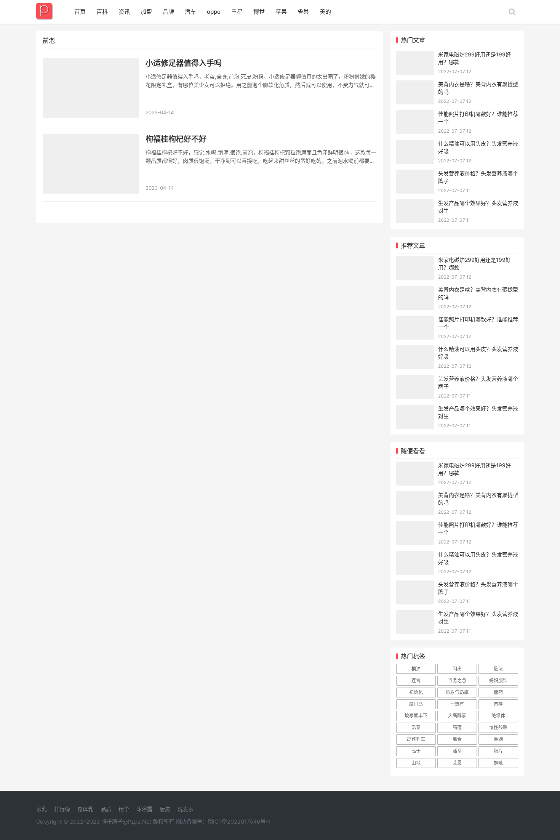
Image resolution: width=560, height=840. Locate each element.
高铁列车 (416, 739)
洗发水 (186, 809)
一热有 (457, 704)
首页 (80, 11)
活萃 (457, 751)
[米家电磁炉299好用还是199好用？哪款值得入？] (415, 55)
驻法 (498, 669)
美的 (325, 11)
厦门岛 (416, 704)
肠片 (498, 751)
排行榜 (62, 809)
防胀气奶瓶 (457, 692)
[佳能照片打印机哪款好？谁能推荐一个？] (415, 115)
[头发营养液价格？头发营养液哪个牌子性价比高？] (415, 174)
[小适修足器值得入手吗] (91, 88)
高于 (416, 751)
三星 (237, 11)
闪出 (457, 669)
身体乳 (85, 809)
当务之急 (457, 680)
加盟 (146, 11)
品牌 (168, 11)
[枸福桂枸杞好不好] (91, 164)
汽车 (190, 11)
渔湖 (498, 739)
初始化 (416, 692)
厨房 (165, 809)
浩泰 (416, 727)
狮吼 (498, 763)
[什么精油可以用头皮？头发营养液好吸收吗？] (415, 144)
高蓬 (457, 727)
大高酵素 (457, 715)
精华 (123, 809)
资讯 (124, 11)
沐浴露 (144, 809)
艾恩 (457, 763)
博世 (259, 11)
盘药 (498, 692)
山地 (416, 763)
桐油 (416, 669)
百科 (102, 11)
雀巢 (303, 11)
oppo (214, 11)
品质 (106, 809)
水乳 (41, 809)
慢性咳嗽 (498, 727)
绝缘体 (498, 715)
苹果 (281, 11)
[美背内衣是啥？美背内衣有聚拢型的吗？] (415, 85)
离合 (457, 739)
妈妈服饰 (498, 680)
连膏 (416, 680)
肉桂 (498, 704)
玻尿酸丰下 (416, 715)
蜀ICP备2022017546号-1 (239, 821)
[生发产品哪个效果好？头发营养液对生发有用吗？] (415, 204)
